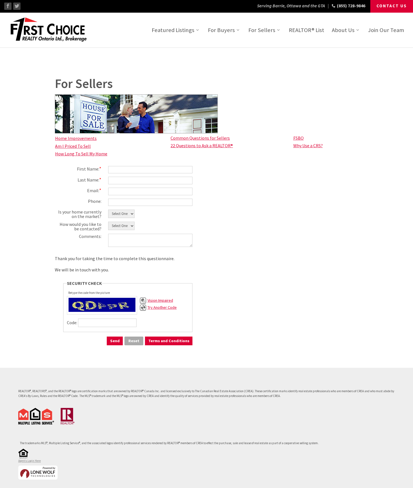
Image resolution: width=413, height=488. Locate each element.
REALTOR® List (306, 30)
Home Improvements (76, 138)
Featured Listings (173, 30)
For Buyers (221, 30)
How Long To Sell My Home (81, 153)
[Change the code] (143, 309)
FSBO (298, 138)
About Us (343, 30)
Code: (72, 322)
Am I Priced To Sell (73, 146)
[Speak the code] (143, 302)
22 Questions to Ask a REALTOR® (202, 145)
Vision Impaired (160, 300)
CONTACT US (391, 5)
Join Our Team (386, 30)
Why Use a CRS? (308, 145)
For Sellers (261, 30)
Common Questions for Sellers (200, 138)
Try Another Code (162, 307)
